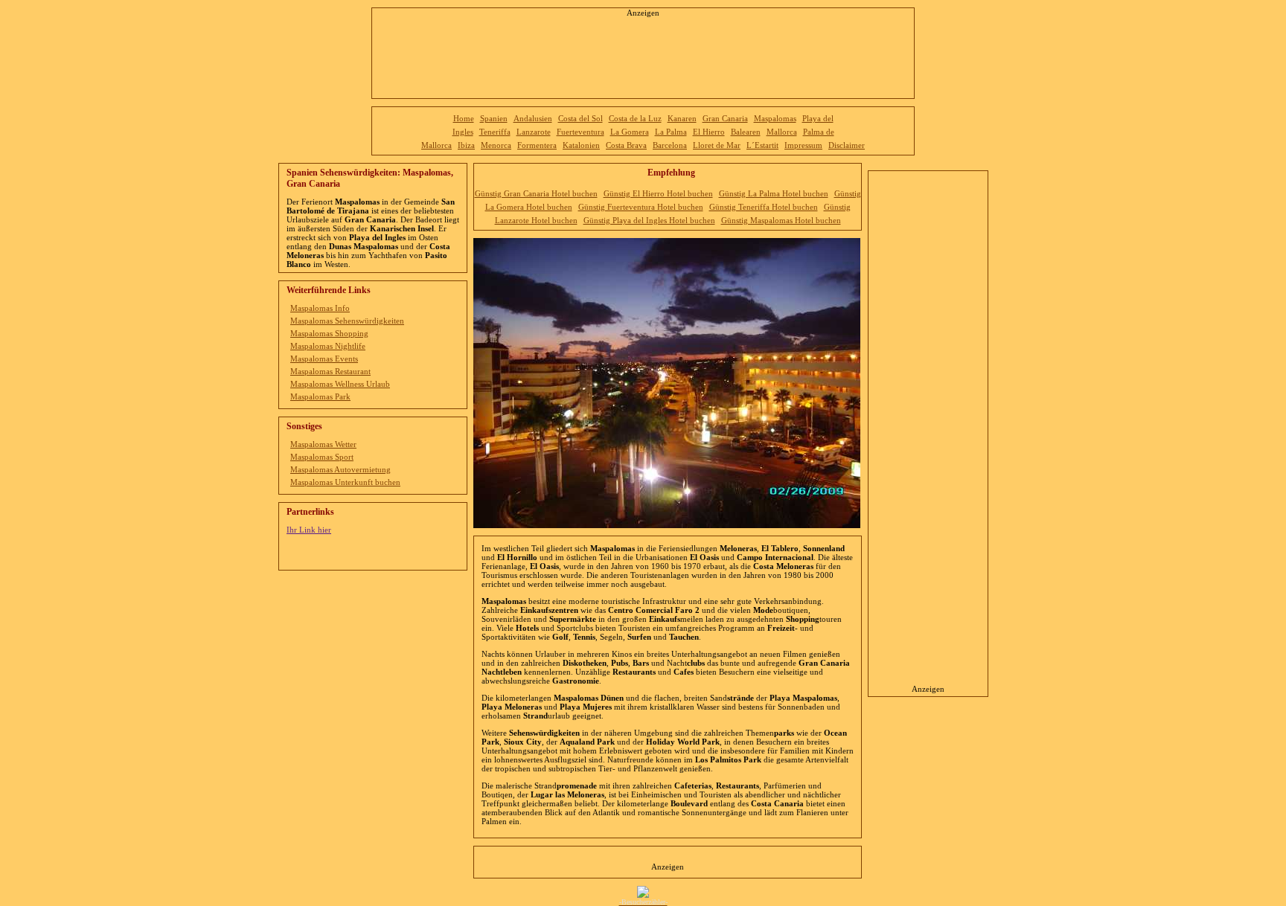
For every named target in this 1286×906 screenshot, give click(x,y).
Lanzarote (533, 131)
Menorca (496, 145)
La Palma (671, 131)
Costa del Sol (580, 118)
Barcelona (670, 145)
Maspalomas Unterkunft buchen (345, 482)
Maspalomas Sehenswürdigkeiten (347, 320)
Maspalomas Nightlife (327, 345)
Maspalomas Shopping (329, 333)
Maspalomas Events (324, 358)
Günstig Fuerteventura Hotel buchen (640, 206)
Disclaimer (846, 145)
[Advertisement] (643, 53)
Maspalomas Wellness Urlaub (340, 383)
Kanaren (682, 118)
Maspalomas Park (320, 396)
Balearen (746, 131)
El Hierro (709, 131)
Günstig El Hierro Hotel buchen (658, 193)
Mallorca (782, 131)
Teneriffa (495, 131)
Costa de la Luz (635, 118)
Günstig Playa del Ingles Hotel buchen (649, 220)
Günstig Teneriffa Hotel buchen (763, 206)
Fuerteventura (580, 131)
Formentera (537, 145)
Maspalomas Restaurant (330, 371)
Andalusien (533, 118)
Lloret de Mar (716, 145)
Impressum (803, 145)
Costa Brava (626, 145)
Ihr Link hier (309, 529)
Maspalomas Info (320, 307)
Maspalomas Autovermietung (340, 469)
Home (463, 118)
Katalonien (581, 145)
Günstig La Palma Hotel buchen (773, 193)
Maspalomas (775, 118)
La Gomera (629, 131)
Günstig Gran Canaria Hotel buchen (536, 193)
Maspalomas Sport (322, 456)
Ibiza (466, 145)
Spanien (494, 118)
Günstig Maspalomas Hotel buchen (781, 220)
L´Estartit (762, 145)
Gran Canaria (725, 118)
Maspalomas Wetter (323, 444)
